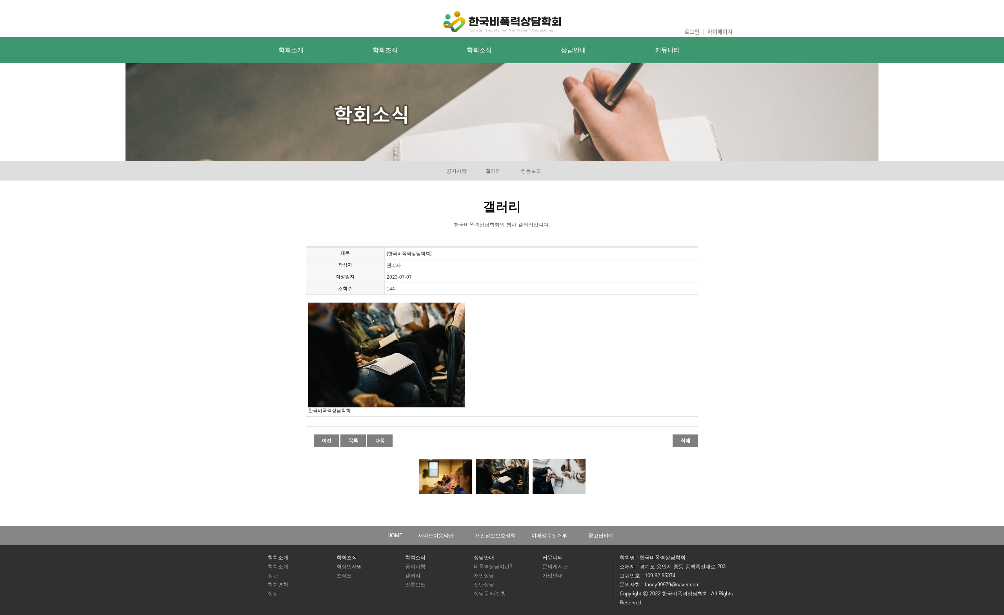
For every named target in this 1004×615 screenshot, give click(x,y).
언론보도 (531, 171)
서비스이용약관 (436, 535)
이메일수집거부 (549, 535)
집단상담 (484, 585)
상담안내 (573, 50)
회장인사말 (349, 566)
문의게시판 (555, 566)
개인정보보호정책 (495, 535)
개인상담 (484, 576)
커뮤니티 (667, 50)
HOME (395, 535)
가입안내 (552, 576)
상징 (273, 594)
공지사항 (456, 171)
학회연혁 (278, 585)
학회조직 (385, 50)
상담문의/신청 (490, 594)
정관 (273, 576)
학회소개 (291, 50)
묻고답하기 (601, 535)
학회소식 (479, 50)
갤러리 (493, 171)
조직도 (344, 576)
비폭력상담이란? (493, 566)
